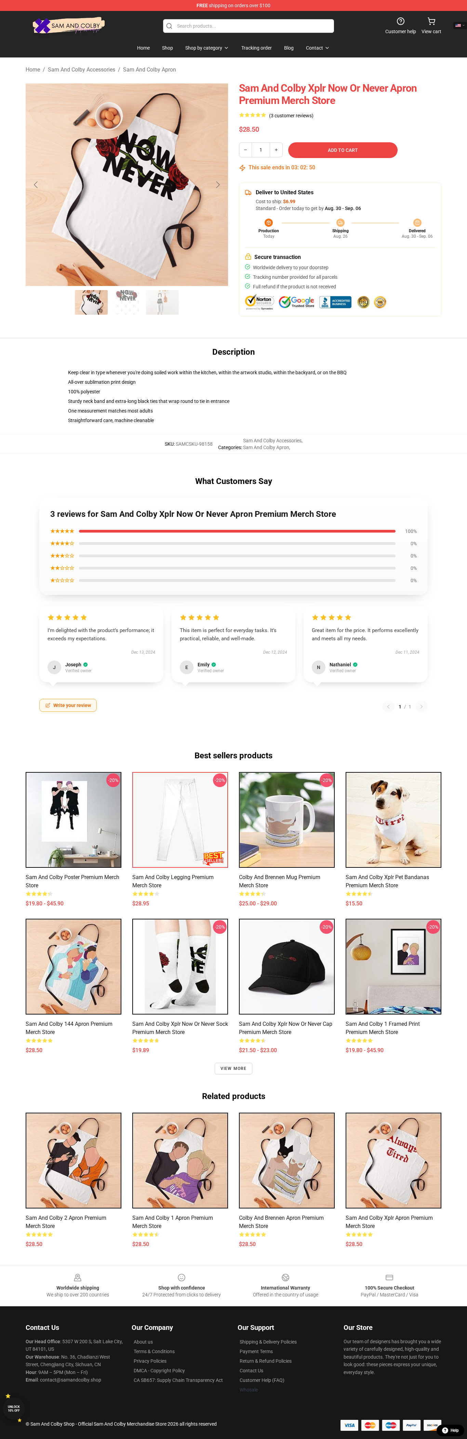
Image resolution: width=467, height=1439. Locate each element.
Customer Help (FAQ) (262, 1380)
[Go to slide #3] (162, 302)
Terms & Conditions (154, 1351)
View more (234, 1068)
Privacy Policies (150, 1361)
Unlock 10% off (14, 1408)
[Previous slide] (36, 185)
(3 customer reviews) (291, 115)
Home (33, 69)
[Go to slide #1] (91, 302)
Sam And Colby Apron (149, 69)
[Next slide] (217, 185)
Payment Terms (256, 1351)
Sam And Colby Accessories (81, 69)
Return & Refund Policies (266, 1361)
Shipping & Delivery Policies (268, 1342)
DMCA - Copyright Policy (159, 1370)
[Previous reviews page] (388, 707)
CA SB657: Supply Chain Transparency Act (178, 1380)
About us (143, 1342)
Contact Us (251, 1370)
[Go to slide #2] (126, 302)
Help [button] (455, 1430)
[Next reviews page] (421, 707)
